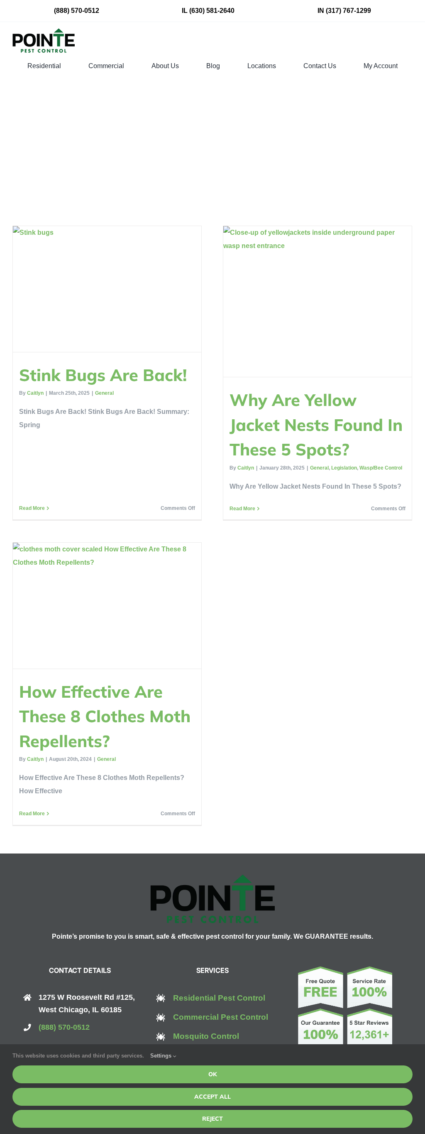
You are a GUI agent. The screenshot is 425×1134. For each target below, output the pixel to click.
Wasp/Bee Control (380, 468)
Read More (32, 508)
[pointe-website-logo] (43, 31)
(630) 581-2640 (211, 10)
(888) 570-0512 (76, 10)
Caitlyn (35, 393)
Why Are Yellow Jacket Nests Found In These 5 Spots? (316, 424)
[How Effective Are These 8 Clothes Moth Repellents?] (107, 606)
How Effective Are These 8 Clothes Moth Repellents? (105, 716)
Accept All (212, 1096)
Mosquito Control (206, 1036)
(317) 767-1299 (348, 10)
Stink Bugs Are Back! (103, 374)
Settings (161, 1056)
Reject (212, 1118)
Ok (212, 1074)
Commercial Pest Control (220, 1017)
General (104, 393)
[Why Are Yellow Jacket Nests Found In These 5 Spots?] (317, 301)
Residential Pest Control (219, 998)
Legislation (344, 468)
